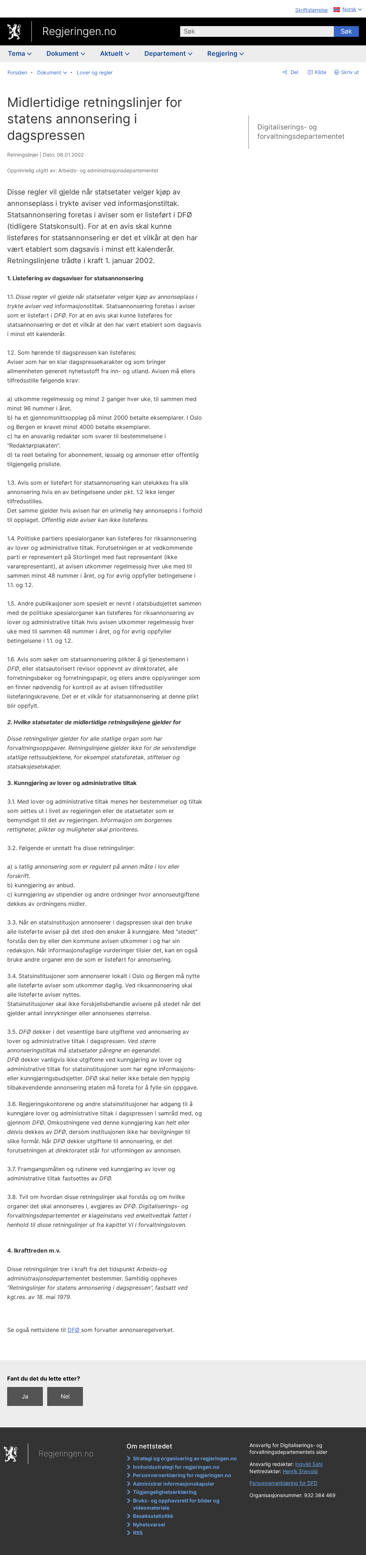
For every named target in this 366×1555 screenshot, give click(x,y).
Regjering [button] (223, 53)
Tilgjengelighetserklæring (165, 1492)
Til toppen (109, 1349)
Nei (65, 1396)
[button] (52, 72)
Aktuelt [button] (112, 53)
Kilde (319, 72)
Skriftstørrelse (311, 10)
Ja (25, 1396)
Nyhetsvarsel (149, 1524)
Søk (346, 31)
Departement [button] (165, 53)
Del (293, 72)
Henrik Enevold (300, 1471)
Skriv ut (350, 72)
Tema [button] (17, 53)
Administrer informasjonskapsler (173, 1484)
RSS (138, 1533)
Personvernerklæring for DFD (283, 1483)
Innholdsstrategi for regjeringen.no (176, 1467)
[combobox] (257, 31)
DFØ (74, 1329)
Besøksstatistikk (153, 1516)
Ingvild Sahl (308, 1464)
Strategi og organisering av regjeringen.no (185, 1458)
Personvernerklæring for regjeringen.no (182, 1475)
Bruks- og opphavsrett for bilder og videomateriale (176, 1504)
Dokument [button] (63, 53)
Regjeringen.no (79, 31)
